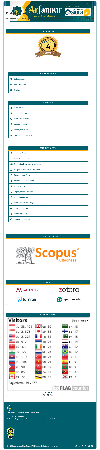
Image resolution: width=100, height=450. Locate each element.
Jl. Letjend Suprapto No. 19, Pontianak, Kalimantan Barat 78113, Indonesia (35, 419)
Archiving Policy (20, 214)
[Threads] (89, 446)
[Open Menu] (8, 3)
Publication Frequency (22, 197)
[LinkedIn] (86, 446)
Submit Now (19, 108)
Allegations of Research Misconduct (28, 170)
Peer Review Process (22, 159)
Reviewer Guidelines (22, 119)
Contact (17, 90)
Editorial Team (19, 79)
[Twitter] (79, 446)
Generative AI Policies (22, 219)
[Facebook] (76, 446)
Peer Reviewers (20, 84)
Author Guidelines (21, 113)
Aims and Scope (20, 153)
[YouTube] (92, 446)
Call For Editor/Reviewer (24, 135)
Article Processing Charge (24, 203)
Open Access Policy (22, 208)
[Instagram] (82, 446)
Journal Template (20, 124)
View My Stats (48, 395)
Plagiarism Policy (20, 186)
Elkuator (54, 446)
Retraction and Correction (24, 175)
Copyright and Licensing (23, 192)
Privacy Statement (21, 130)
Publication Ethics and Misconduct (27, 164)
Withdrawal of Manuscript (24, 181)
